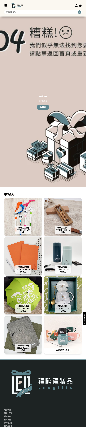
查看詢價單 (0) (84, 319)
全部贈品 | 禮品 (63, 335)
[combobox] (43, 12)
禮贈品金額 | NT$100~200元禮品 (23, 256)
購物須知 (7, 416)
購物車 (80, 5)
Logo (17, 5)
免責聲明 (7, 420)
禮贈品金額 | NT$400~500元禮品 (63, 295)
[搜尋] (79, 12)
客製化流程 (8, 413)
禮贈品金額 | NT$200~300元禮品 (63, 256)
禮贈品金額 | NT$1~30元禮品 (23, 217)
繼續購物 (43, 107)
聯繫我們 (7, 410)
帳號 (76, 5)
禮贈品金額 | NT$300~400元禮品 (23, 295)
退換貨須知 (8, 423)
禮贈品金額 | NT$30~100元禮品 (63, 217)
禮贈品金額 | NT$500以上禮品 (23, 335)
